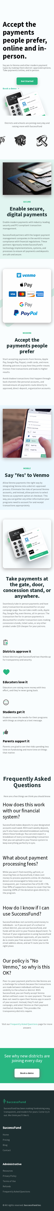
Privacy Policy (9, 1175)
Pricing (6, 1139)
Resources (8, 1170)
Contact (7, 1150)
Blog (5, 1145)
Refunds (7, 1186)
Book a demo (27, 1073)
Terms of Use (9, 1181)
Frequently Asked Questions (24, 1024)
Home (6, 1134)
